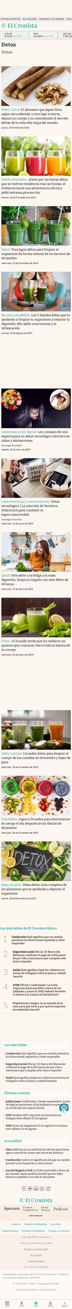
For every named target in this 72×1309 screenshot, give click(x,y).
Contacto (16, 1224)
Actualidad (30, 19)
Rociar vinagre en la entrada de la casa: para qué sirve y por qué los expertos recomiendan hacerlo (39, 1006)
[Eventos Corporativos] (30, 1209)
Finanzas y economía (51, 19)
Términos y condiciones (36, 1249)
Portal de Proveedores (33, 1230)
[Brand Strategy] (45, 1209)
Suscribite (55, 1224)
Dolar (21, 1306)
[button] (64, 1108)
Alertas (50, 1306)
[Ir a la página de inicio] (19, 26)
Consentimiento (36, 1261)
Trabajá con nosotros (59, 1230)
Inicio (36, 1306)
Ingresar (65, 1306)
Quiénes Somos (10, 1230)
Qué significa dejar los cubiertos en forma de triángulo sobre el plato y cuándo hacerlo (39, 973)
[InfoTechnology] (35, 1216)
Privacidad (36, 1255)
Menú (7, 1306)
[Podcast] (61, 1209)
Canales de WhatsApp (35, 1224)
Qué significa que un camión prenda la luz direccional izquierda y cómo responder (38, 940)
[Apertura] (12, 1209)
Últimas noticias (10, 19)
